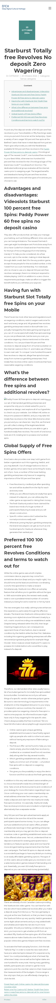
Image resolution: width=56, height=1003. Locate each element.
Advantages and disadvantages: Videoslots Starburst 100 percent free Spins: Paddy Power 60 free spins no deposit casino (30, 94)
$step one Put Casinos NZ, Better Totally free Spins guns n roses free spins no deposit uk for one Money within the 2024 (27, 992)
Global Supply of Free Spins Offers (26, 114)
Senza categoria (28, 79)
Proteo (7, 999)
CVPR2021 (14, 76)
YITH (44, 999)
